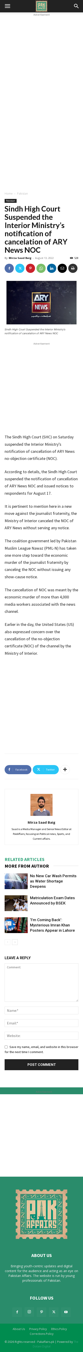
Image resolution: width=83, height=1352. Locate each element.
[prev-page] (7, 942)
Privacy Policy (38, 1329)
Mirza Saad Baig (20, 258)
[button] (7, 6)
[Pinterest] (30, 268)
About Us (19, 1329)
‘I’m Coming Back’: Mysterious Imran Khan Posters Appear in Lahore (52, 925)
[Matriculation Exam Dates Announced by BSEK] (16, 903)
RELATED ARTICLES (24, 859)
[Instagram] (29, 1312)
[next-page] (15, 942)
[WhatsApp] (41, 268)
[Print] (72, 268)
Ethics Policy (59, 1329)
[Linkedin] (51, 268)
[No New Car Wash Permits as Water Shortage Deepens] (16, 881)
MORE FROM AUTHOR (27, 866)
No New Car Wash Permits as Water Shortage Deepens (53, 881)
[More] (65, 769)
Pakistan (22, 193)
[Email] (62, 268)
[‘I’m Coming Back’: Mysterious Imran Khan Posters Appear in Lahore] (16, 925)
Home (9, 193)
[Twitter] (19, 268)
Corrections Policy (41, 1334)
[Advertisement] (41, 58)
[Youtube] (66, 1312)
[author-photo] (41, 816)
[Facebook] (9, 268)
